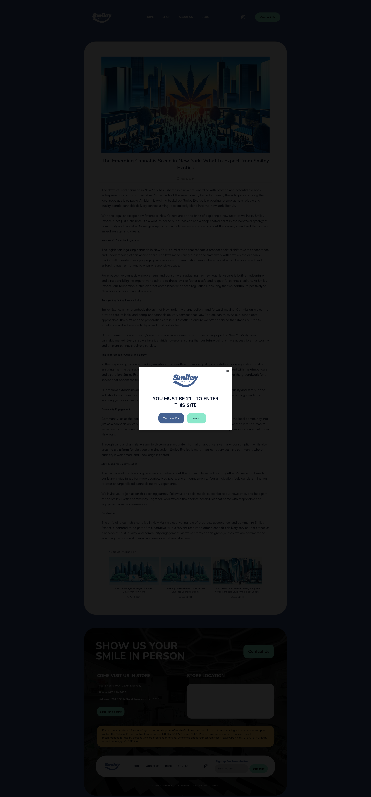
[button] (228, 371)
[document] (185, 398)
